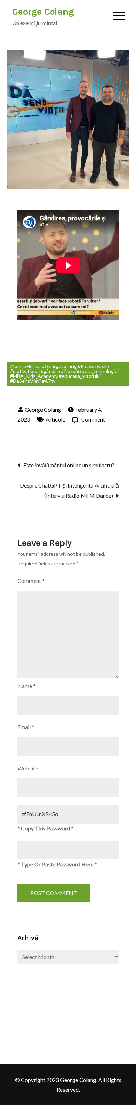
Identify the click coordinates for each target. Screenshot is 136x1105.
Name (26, 685)
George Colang (43, 11)
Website (27, 768)
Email (25, 727)
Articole (55, 419)
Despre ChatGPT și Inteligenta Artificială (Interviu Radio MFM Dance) (69, 490)
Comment (93, 419)
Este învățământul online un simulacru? (68, 465)
